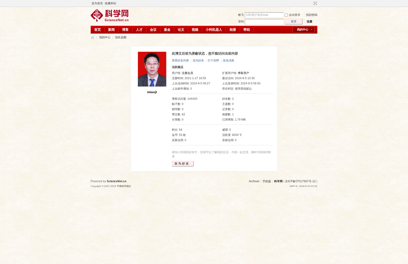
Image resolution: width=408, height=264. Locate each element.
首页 (97, 29)
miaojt (152, 92)
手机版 (267, 181)
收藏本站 (110, 3)
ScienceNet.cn (116, 181)
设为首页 (97, 3)
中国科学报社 (124, 186)
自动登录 (294, 15)
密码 (241, 21)
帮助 (246, 29)
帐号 (241, 15)
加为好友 (198, 60)
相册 (233, 29)
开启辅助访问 (311, 3)
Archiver (254, 181)
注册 (309, 21)
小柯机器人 (214, 29)
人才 (139, 29)
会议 (153, 29)
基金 (167, 29)
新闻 (111, 29)
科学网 (92, 37)
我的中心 (302, 29)
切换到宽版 (314, 3)
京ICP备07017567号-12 (300, 181)
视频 (195, 29)
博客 (125, 29)
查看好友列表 (180, 60)
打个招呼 (213, 60)
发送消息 (228, 60)
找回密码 (311, 15)
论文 (181, 29)
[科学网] (109, 20)
